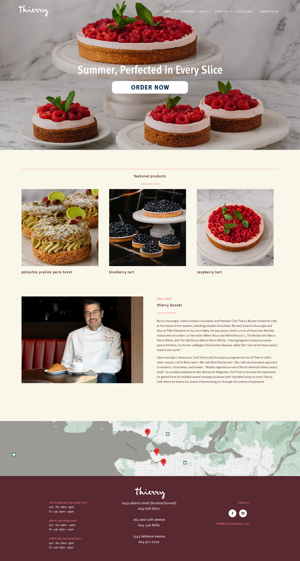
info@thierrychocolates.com (232, 523)
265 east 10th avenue (149, 520)
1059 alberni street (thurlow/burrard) (149, 503)
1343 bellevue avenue (149, 536)
